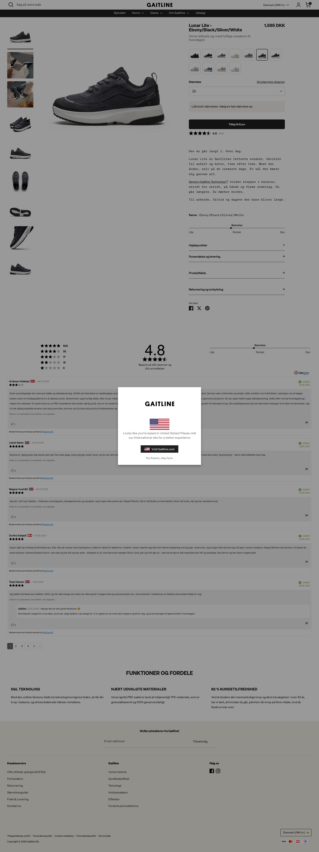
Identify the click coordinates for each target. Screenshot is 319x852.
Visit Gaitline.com (163, 449)
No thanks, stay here (159, 457)
